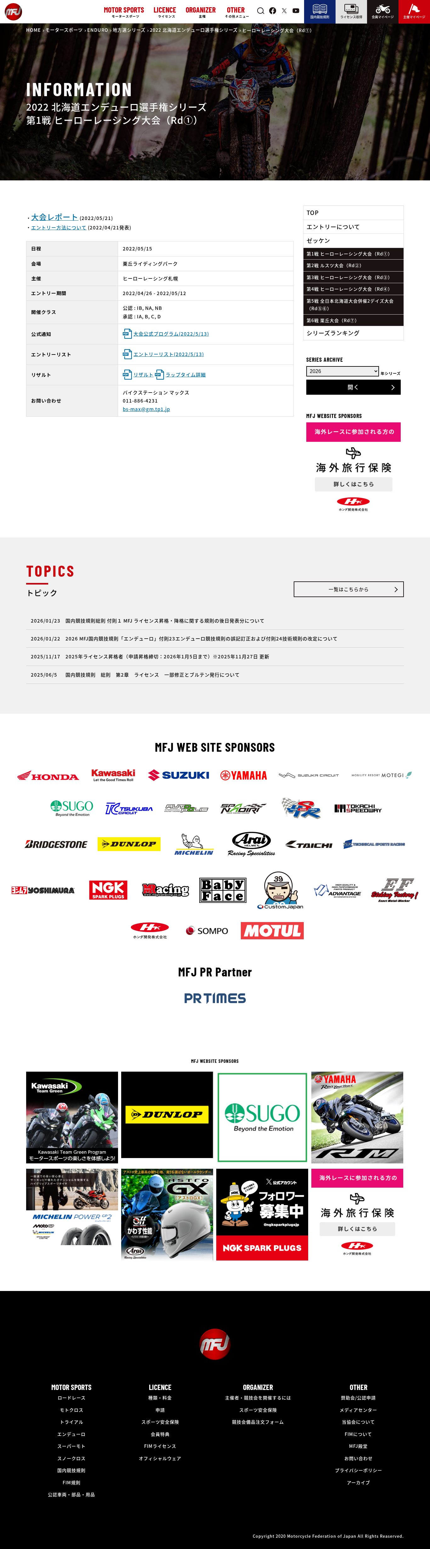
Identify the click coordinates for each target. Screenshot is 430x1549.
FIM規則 (72, 1482)
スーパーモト (71, 1446)
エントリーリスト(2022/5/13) (168, 354)
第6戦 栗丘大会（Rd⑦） (333, 320)
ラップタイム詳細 (186, 374)
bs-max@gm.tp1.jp (146, 409)
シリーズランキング (333, 333)
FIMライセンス (160, 1446)
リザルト (143, 374)
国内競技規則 (319, 16)
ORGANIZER (258, 1387)
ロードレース (72, 1397)
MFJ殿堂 (358, 1446)
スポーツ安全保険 (160, 1422)
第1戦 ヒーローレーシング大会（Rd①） (350, 253)
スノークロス (71, 1458)
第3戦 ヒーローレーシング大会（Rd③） (350, 277)
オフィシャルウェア (160, 1458)
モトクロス (71, 1410)
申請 (160, 1410)
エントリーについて (333, 226)
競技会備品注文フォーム (258, 1422)
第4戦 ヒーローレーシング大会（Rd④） (350, 289)
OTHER (358, 1387)
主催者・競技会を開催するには (258, 1397)
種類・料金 (160, 1397)
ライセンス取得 (351, 16)
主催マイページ (414, 16)
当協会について (358, 1422)
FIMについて (358, 1434)
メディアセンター (358, 1410)
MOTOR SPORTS (71, 1387)
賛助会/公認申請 (358, 1397)
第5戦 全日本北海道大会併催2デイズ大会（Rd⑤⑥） (350, 305)
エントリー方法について (59, 227)
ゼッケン (318, 240)
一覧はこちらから (349, 589)
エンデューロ (71, 1434)
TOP (313, 212)
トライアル (71, 1422)
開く (353, 387)
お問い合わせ (358, 1458)
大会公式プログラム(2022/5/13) (171, 333)
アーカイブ (358, 1482)
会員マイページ (383, 16)
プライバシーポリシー (358, 1470)
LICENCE (160, 1387)
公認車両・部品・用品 (71, 1494)
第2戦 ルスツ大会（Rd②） (335, 265)
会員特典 (160, 1434)
